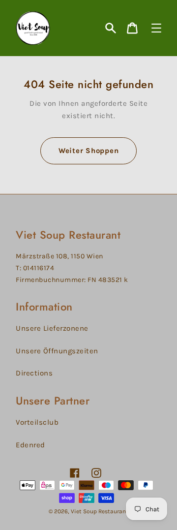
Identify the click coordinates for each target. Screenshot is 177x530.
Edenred (30, 444)
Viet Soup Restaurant (99, 511)
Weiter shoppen (89, 150)
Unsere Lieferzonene (52, 328)
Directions (34, 373)
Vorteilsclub (37, 422)
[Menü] (156, 28)
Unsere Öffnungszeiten (57, 350)
